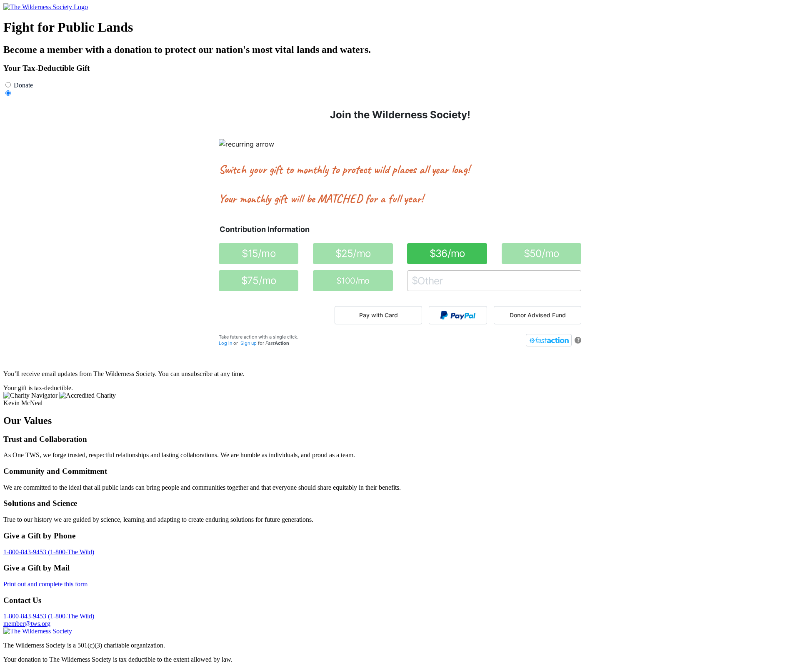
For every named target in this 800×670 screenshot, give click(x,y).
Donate (23, 85)
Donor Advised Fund (538, 315)
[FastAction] (549, 340)
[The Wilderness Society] (37, 631)
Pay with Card (378, 315)
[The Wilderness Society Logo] (45, 6)
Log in (225, 343)
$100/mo (353, 281)
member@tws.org (26, 623)
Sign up (248, 343)
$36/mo (447, 253)
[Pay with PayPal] (458, 315)
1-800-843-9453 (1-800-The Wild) (48, 551)
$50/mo (541, 253)
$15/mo (258, 253)
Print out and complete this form (45, 584)
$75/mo (258, 280)
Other (415, 280)
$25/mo (353, 253)
